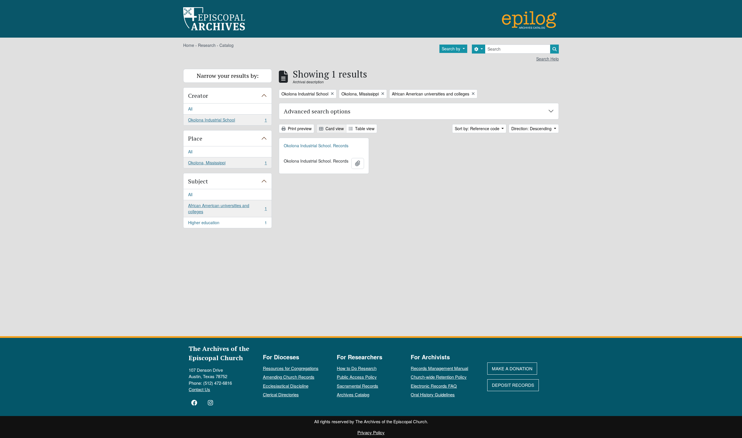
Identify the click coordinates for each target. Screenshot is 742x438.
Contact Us (199, 389)
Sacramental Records (357, 386)
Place (195, 138)
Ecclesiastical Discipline (285, 386)
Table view (364, 128)
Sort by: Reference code (478, 128)
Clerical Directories (281, 394)
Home (188, 45)
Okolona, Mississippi (227, 164)
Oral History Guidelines (433, 394)
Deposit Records (513, 385)
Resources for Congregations (291, 368)
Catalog (226, 45)
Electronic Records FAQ (434, 386)
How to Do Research (357, 368)
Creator (198, 96)
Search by (451, 48)
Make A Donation (512, 368)
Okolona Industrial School (227, 121)
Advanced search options (317, 111)
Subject (198, 181)
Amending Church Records (288, 377)
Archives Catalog (353, 394)
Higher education (227, 224)
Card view (334, 128)
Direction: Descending (532, 128)
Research (207, 45)
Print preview (299, 128)
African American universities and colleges (227, 208)
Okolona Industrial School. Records (316, 145)
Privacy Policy (371, 432)
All (190, 109)
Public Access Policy (357, 377)
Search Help (547, 59)
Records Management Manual (439, 368)
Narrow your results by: (228, 76)
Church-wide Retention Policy (439, 377)
